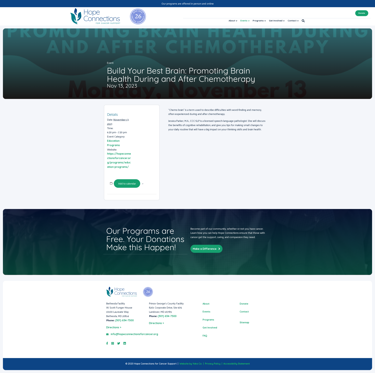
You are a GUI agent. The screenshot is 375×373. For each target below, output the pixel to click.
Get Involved (275, 20)
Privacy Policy (212, 363)
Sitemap (244, 322)
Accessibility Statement (236, 363)
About (232, 20)
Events (243, 20)
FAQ (205, 335)
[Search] (302, 20)
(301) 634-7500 (124, 320)
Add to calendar (127, 183)
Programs (258, 20)
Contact (292, 20)
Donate (361, 13)
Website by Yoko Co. (190, 363)
